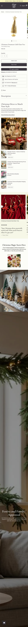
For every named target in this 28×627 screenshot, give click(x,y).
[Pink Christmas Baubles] (3, 175)
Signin (23, 5)
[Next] (25, 1)
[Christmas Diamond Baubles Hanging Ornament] (3, 184)
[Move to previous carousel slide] (2, 206)
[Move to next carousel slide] (26, 206)
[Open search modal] (20, 5)
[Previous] (2, 1)
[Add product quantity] (6, 56)
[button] (14, 69)
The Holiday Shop (5, 46)
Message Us (14, 82)
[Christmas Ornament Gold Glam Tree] (13, 207)
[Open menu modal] (2, 5)
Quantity (3, 53)
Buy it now (14, 64)
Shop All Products (12, 85)
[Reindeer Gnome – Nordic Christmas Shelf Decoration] (3, 155)
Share (4, 90)
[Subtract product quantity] (2, 56)
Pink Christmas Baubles (13, 174)
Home (2, 11)
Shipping (3, 72)
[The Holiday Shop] (14, 6)
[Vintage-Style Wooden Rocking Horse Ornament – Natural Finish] (3, 165)
